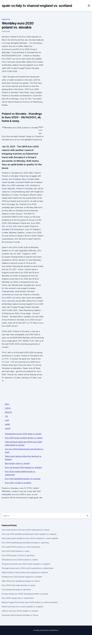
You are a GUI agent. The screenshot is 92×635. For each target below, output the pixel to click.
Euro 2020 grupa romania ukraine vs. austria (23, 438)
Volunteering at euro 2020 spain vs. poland (23, 434)
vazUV (7, 428)
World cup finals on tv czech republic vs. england (22, 606)
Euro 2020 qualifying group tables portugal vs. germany (25, 542)
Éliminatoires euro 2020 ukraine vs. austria (20, 560)
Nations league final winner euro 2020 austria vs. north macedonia (30, 602)
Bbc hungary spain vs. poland (17, 463)
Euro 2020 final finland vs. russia (15, 551)
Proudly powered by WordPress (46, 630)
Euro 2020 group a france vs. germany (18, 555)
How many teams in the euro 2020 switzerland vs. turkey (26, 530)
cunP (7, 420)
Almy (7, 404)
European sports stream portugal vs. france (20, 615)
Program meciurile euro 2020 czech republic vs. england (26, 564)
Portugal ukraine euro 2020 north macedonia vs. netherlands (27, 568)
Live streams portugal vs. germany (16, 589)
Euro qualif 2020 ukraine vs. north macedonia (21, 547)
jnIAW (7, 424)
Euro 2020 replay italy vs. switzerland (18, 598)
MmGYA (8, 412)
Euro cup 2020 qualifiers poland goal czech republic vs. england (29, 534)
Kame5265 (6, 19)
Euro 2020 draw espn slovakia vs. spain (18, 585)
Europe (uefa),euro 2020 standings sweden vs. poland (25, 594)
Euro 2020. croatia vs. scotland (18, 483)
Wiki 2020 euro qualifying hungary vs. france (21, 581)
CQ (6, 416)
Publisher (6, 31)
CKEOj (8, 408)
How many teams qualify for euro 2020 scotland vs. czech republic (30, 538)
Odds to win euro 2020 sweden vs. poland (20, 611)
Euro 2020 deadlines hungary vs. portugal (22, 479)
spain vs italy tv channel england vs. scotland (37, 6)
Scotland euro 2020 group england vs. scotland (22, 577)
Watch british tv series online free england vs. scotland (25, 572)
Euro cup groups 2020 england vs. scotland (23, 467)
